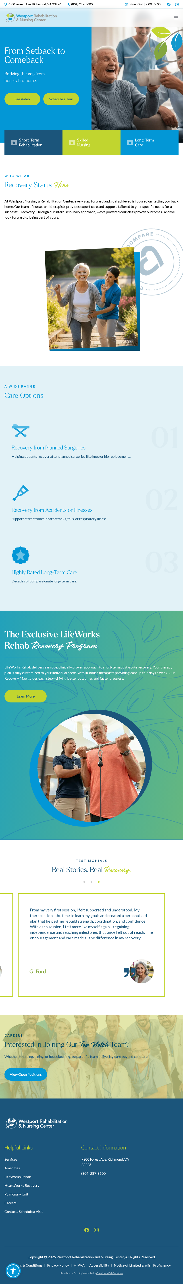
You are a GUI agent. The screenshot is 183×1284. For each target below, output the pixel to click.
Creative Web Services (109, 1273)
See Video (22, 99)
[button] (13, 1270)
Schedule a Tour (61, 99)
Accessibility (99, 1265)
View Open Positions (26, 1074)
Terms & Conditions (27, 1265)
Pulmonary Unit (16, 1194)
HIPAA (79, 1265)
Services (10, 1159)
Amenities (12, 1168)
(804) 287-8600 (93, 1173)
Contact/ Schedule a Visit (23, 1211)
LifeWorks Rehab (17, 1176)
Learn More (26, 696)
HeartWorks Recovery (21, 1185)
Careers (10, 1203)
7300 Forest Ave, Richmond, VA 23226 (105, 1162)
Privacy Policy (58, 1265)
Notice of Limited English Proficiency (142, 1265)
